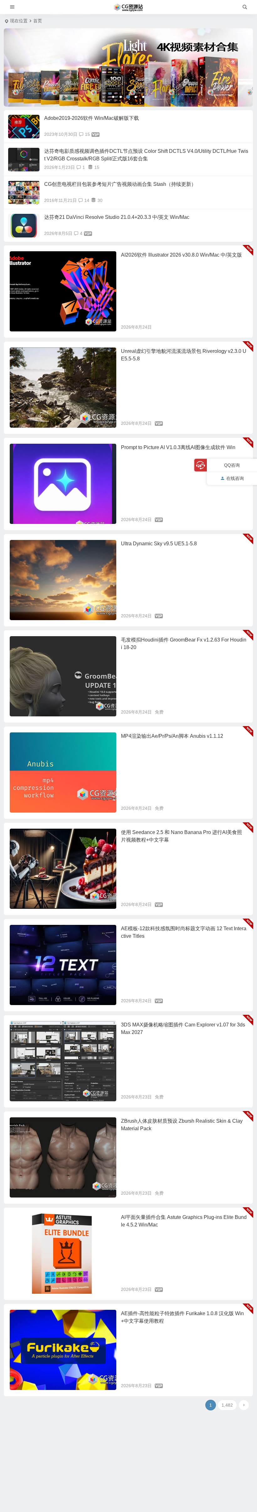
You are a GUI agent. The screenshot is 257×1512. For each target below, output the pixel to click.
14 (86, 200)
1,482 (227, 1405)
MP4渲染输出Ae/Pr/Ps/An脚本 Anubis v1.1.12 (172, 736)
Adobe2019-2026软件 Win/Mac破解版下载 (91, 118)
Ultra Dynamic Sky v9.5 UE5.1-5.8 (159, 543)
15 (87, 134)
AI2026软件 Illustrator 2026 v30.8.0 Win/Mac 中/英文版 (181, 255)
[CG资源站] (128, 7)
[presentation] (21, 67)
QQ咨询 (232, 465)
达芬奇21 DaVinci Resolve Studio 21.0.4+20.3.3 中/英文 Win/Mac (116, 217)
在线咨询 (235, 478)
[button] (113, 97)
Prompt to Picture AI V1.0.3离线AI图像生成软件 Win (178, 447)
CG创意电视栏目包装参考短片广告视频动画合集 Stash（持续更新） (120, 184)
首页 (37, 20)
